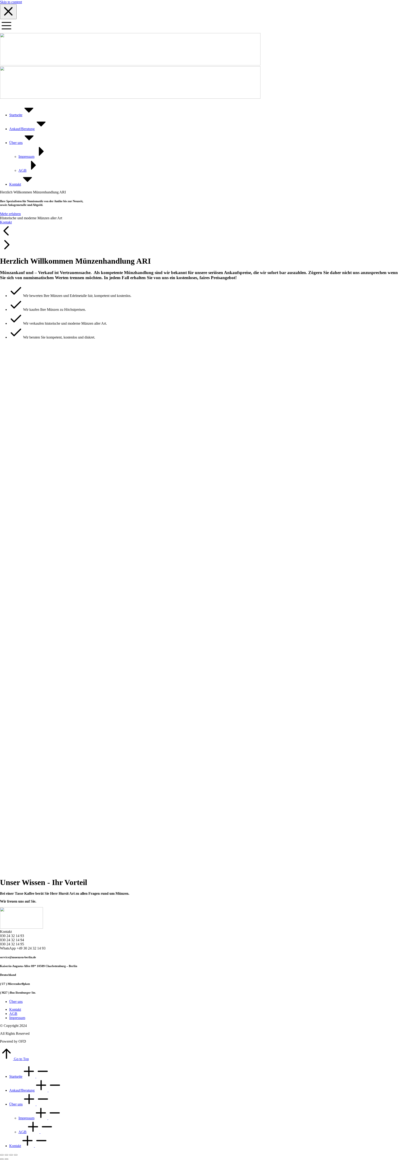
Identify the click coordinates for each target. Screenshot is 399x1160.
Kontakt (6, 222)
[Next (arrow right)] (6, 1159)
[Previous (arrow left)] (2, 1159)
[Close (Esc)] (2, 1155)
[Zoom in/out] (16, 1155)
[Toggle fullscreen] (11, 1155)
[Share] (6, 1155)
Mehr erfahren (10, 214)
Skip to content (11, 2)
